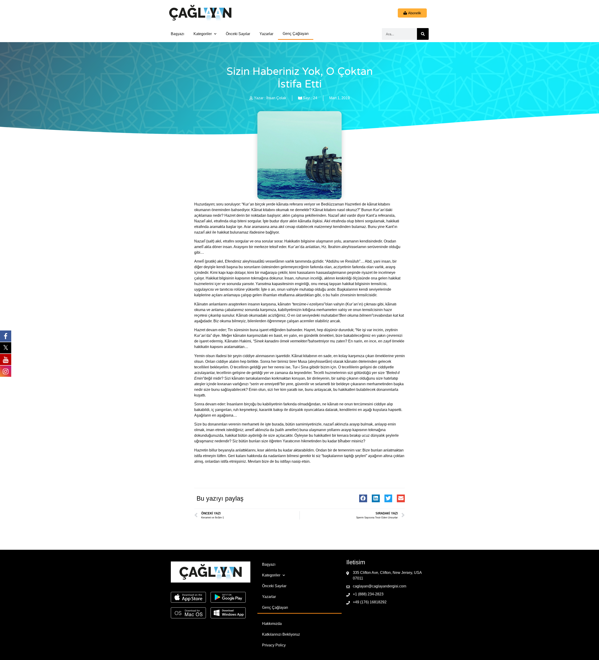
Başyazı (177, 34)
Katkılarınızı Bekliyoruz (281, 634)
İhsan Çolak (276, 98)
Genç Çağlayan (296, 34)
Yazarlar (266, 34)
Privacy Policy (274, 645)
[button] (363, 498)
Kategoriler (203, 34)
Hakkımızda (272, 624)
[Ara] (423, 34)
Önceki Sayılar (238, 34)
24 (315, 98)
